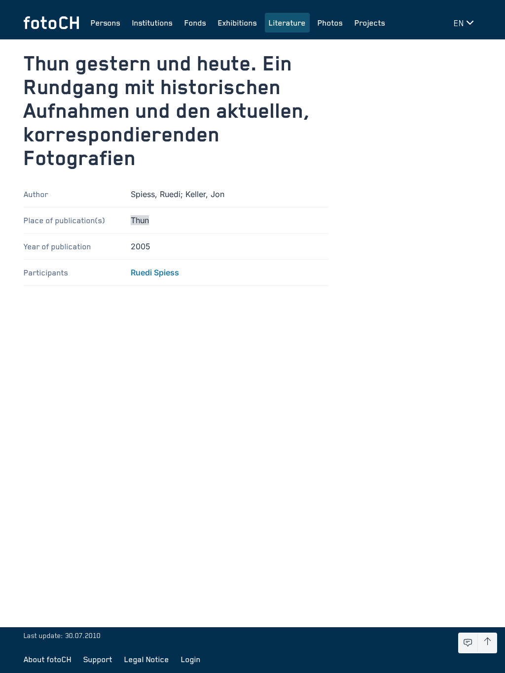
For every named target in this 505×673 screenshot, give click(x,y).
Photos (330, 22)
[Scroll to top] (487, 643)
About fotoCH (48, 659)
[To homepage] (51, 22)
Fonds (195, 22)
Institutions (152, 22)
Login (191, 659)
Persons (105, 22)
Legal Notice (146, 659)
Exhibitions (237, 22)
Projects (370, 22)
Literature (287, 22)
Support (97, 659)
